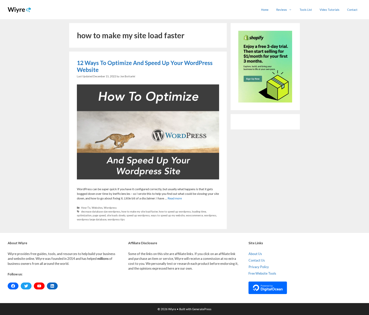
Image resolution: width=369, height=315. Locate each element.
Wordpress (110, 207)
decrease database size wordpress (100, 211)
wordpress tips (116, 219)
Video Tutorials (329, 9)
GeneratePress (201, 309)
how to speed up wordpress (175, 211)
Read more (175, 198)
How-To (86, 207)
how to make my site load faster (139, 211)
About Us (255, 254)
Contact (352, 9)
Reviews (281, 9)
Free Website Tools (262, 273)
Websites (97, 207)
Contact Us (256, 260)
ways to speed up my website (168, 215)
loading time (199, 211)
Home (264, 9)
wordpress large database (91, 219)
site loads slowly (116, 215)
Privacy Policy (258, 267)
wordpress (210, 215)
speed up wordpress (138, 215)
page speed (99, 215)
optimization (84, 215)
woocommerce (194, 215)
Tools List (305, 9)
